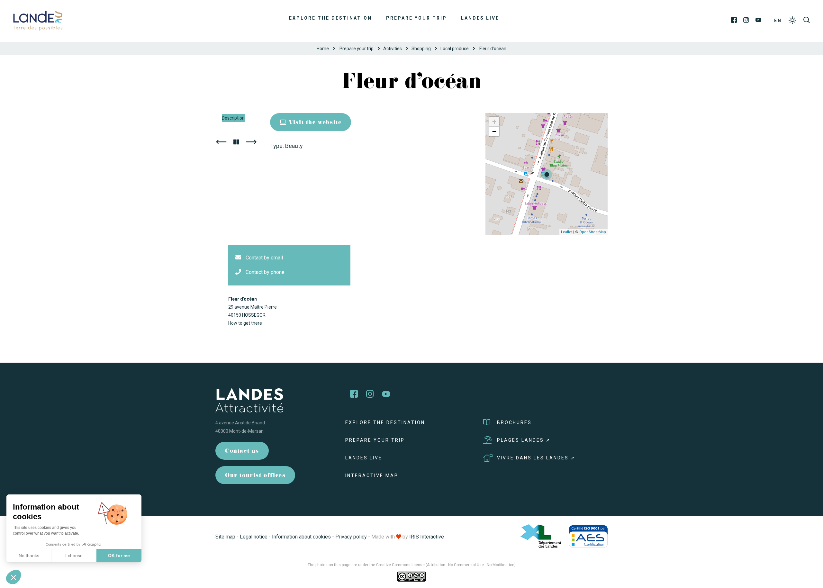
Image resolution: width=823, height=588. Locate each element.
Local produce (454, 48)
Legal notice (253, 537)
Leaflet (566, 232)
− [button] (494, 131)
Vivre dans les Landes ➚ (536, 457)
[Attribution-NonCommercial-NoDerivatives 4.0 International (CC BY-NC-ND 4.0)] (411, 576)
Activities (392, 48)
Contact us (242, 451)
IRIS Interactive (426, 537)
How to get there (245, 323)
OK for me (119, 555)
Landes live (480, 18)
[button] (13, 577)
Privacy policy (351, 537)
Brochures (514, 422)
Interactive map (371, 475)
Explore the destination (330, 18)
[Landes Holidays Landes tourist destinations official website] (37, 20)
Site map (225, 537)
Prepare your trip (416, 18)
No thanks (29, 555)
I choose (74, 555)
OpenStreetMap (592, 232)
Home (323, 48)
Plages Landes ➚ (524, 440)
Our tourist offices (255, 476)
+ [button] (494, 122)
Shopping (421, 48)
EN (778, 20)
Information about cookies (301, 537)
